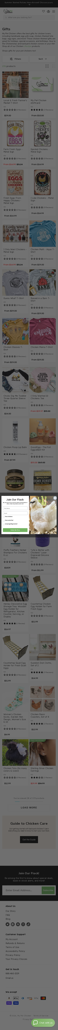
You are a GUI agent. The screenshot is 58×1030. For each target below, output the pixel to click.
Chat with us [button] (46, 1022)
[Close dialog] (54, 498)
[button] (43, 1023)
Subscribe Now (15, 530)
